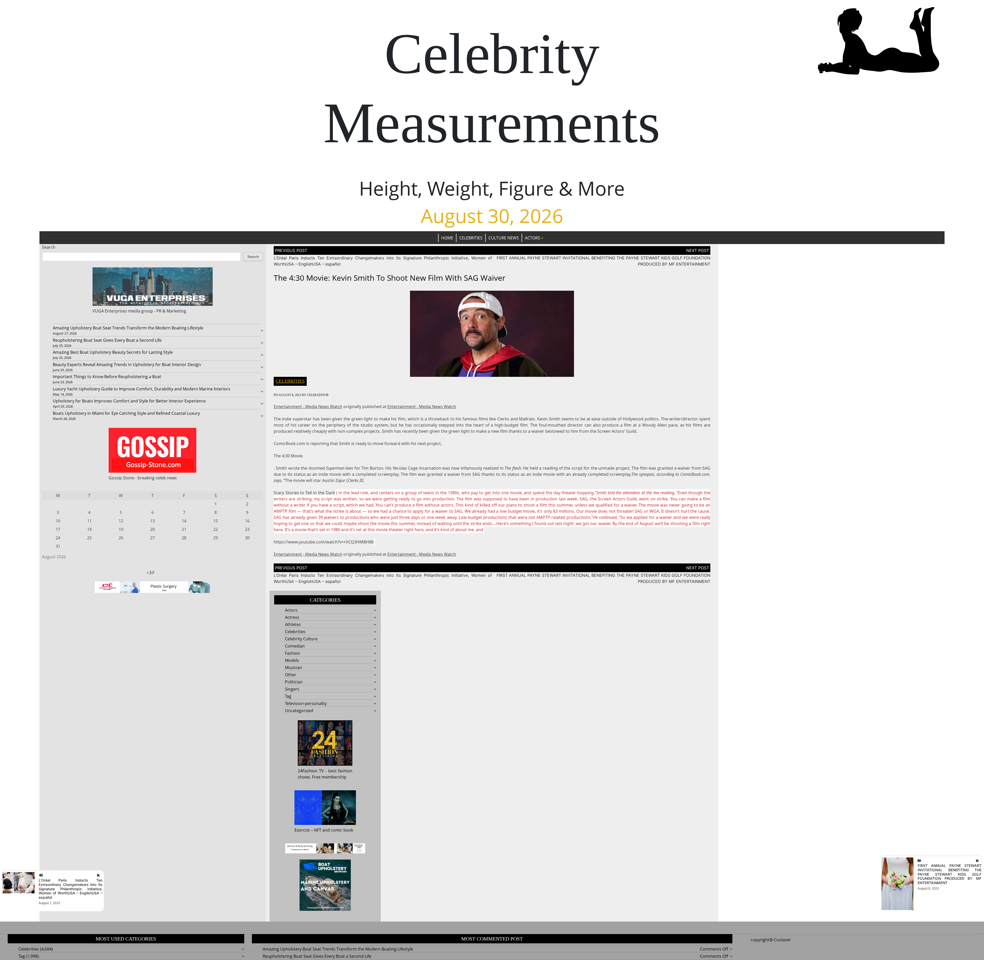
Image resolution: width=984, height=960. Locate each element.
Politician (294, 682)
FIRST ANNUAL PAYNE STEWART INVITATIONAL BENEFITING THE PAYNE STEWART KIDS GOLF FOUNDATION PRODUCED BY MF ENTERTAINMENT (949, 874)
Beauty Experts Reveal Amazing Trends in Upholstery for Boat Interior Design (127, 364)
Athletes (293, 624)
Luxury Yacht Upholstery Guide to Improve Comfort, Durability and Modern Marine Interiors (141, 389)
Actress (292, 617)
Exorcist (302, 830)
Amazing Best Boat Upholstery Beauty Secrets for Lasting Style (113, 352)
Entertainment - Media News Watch (308, 406)
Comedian (295, 646)
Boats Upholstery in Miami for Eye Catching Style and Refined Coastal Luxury (126, 413)
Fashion (292, 653)
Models (292, 660)
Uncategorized (299, 710)
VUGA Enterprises (110, 311)
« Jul (150, 572)
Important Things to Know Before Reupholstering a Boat (107, 376)
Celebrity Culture (301, 639)
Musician (293, 667)
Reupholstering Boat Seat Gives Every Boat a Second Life (107, 340)
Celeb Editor (318, 395)
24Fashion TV (311, 771)
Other (290, 675)
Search (48, 247)
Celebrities (471, 238)
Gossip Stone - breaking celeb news (143, 478)
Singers (292, 689)
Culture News (503, 238)
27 (152, 538)
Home (447, 238)
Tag (288, 696)
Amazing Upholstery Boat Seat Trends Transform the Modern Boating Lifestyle (128, 328)
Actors (532, 238)
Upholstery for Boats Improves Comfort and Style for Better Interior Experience (129, 401)
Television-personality (306, 703)
